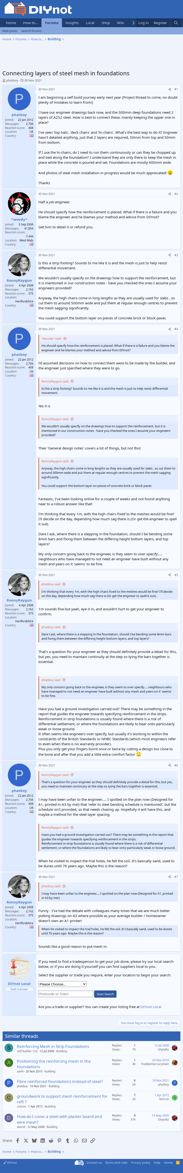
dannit (21, 1127)
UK (31, 132)
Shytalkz (163, 1049)
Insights (72, 22)
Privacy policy (140, 1162)
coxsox (21, 1106)
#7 (176, 877)
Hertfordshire (24, 301)
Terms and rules (116, 1162)
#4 (176, 329)
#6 (176, 765)
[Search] (176, 22)
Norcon (164, 1099)
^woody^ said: (51, 338)
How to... (30, 22)
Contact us (94, 1162)
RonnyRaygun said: (55, 381)
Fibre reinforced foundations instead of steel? (60, 1081)
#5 (176, 575)
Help (157, 1162)
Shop (106, 22)
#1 (176, 89)
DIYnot (11, 1162)
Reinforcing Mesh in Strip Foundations (53, 1046)
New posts (9, 31)
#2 (176, 194)
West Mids (26, 240)
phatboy (12, 80)
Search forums (31, 31)
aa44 (20, 1071)
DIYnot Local (151, 1006)
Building (61, 1051)
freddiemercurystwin (155, 1064)
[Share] (170, 89)
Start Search (105, 994)
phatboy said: (51, 584)
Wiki (120, 22)
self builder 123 (27, 1051)
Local (90, 22)
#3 (176, 255)
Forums (51, 22)
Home (11, 22)
